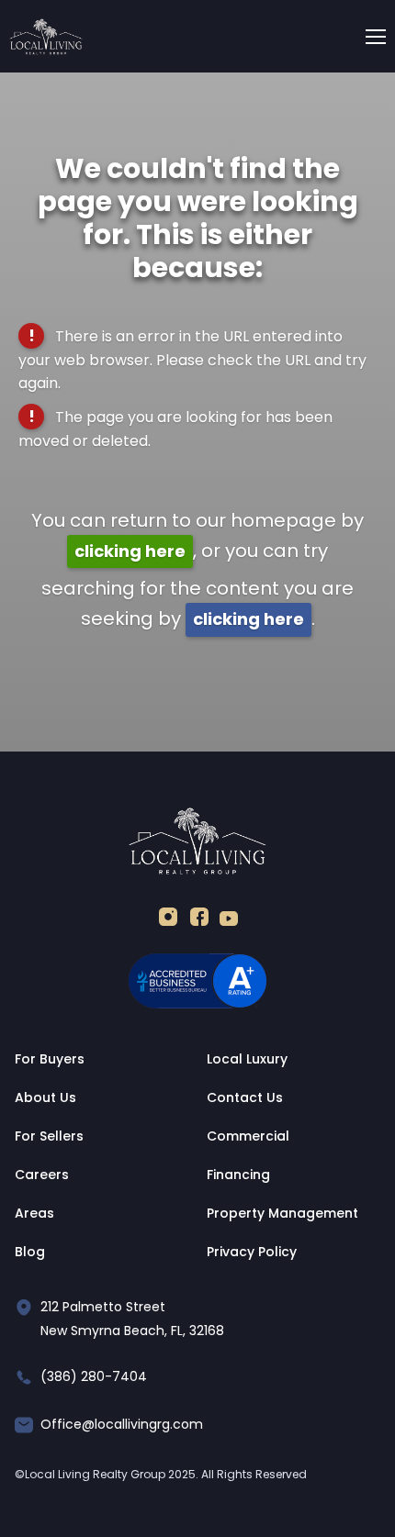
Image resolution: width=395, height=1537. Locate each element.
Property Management (282, 1213)
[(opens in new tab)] (168, 921)
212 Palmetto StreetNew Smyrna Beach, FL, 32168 (132, 1319)
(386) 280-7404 (93, 1376)
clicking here (130, 551)
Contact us (245, 1097)
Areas (34, 1213)
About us (45, 1097)
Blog (30, 1251)
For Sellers (49, 1136)
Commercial (248, 1136)
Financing (238, 1174)
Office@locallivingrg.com (121, 1424)
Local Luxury (247, 1059)
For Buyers (50, 1059)
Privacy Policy (252, 1251)
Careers (42, 1174)
